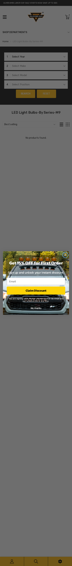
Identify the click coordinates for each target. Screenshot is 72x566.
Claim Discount (36, 290)
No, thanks (36, 308)
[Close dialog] (65, 255)
